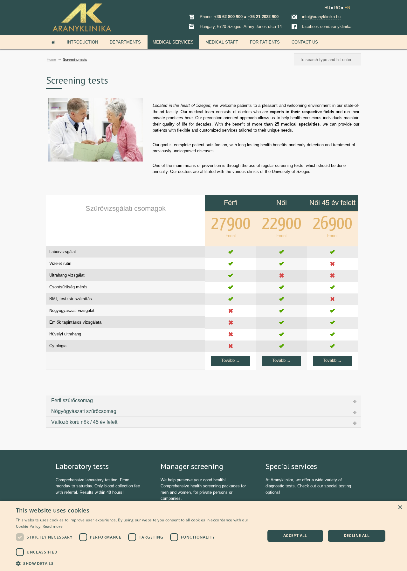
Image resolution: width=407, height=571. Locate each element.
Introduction (82, 42)
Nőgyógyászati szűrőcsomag (83, 411)
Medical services (173, 42)
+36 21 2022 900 (263, 16)
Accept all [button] (295, 535)
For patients (265, 42)
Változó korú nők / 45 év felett (84, 422)
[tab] (203, 401)
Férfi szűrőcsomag (72, 400)
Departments (125, 42)
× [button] (399, 507)
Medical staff (221, 42)
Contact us (305, 42)
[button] (137, 563)
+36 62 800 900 (228, 16)
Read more (53, 526)
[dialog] (203, 536)
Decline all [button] (356, 535)
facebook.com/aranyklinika (326, 26)
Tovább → (230, 360)
